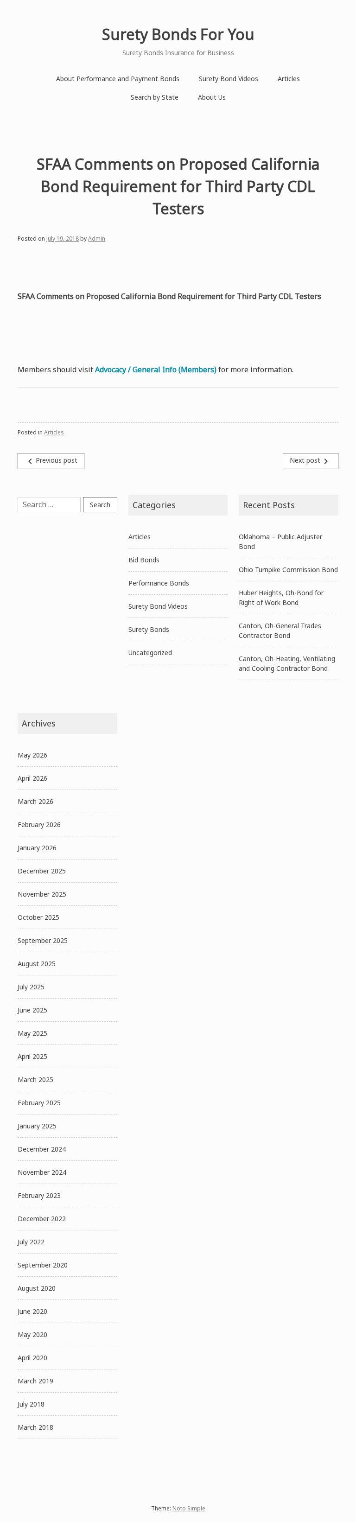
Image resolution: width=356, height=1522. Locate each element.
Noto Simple (188, 1508)
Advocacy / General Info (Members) (155, 369)
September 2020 (43, 1265)
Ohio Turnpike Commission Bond (288, 569)
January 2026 (37, 847)
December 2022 (42, 1218)
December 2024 (42, 1149)
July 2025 (31, 986)
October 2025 (38, 917)
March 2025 (35, 1079)
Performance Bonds (158, 583)
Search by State (154, 97)
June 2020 (32, 1311)
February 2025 (39, 1102)
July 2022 (31, 1241)
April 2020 (32, 1357)
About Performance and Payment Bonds (117, 78)
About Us (212, 97)
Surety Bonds (148, 629)
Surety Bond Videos (228, 78)
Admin (96, 238)
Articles (289, 78)
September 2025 (43, 940)
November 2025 (42, 894)
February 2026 (39, 824)
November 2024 (42, 1172)
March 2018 (35, 1427)
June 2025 (32, 1010)
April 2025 (32, 1056)
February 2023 (39, 1195)
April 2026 (32, 778)
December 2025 (42, 870)
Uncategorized (150, 652)
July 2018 (31, 1404)
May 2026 (32, 755)
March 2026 (35, 801)
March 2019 (35, 1380)
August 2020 (37, 1288)
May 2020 (32, 1334)
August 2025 (37, 963)
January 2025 (37, 1125)
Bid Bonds (143, 559)
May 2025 (32, 1033)
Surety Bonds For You (178, 34)
